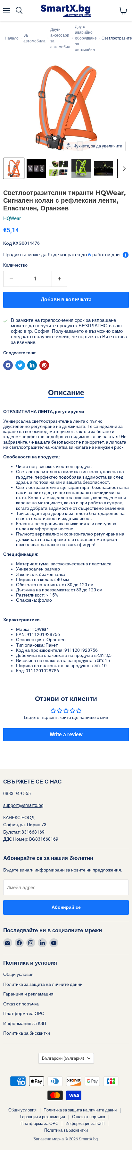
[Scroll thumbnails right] (123, 169)
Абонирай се (66, 907)
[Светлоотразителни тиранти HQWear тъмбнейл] (14, 168)
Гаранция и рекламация (28, 993)
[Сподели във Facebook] (8, 365)
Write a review (66, 734)
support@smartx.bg (23, 805)
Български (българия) (63, 1058)
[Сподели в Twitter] (20, 365)
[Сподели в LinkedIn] (32, 365)
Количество (15, 265)
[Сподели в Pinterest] (44, 365)
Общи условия (18, 974)
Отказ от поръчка (21, 1003)
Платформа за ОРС (23, 1013)
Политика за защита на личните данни (43, 984)
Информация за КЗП (24, 1023)
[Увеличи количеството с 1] (60, 279)
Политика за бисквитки (26, 1033)
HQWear (12, 218)
